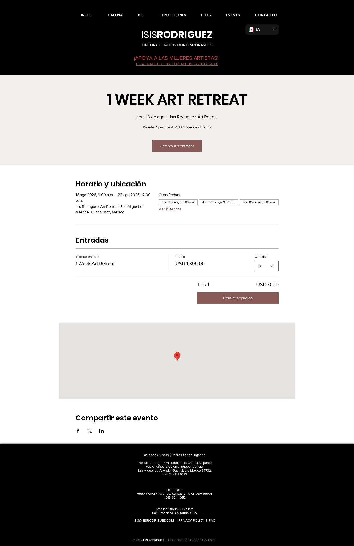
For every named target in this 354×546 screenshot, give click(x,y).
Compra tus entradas (177, 146)
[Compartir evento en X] (89, 431)
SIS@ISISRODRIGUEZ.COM (154, 520)
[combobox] (267, 266)
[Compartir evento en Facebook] (78, 431)
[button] (111, 15)
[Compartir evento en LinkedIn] (101, 431)
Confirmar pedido (238, 298)
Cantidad (261, 257)
